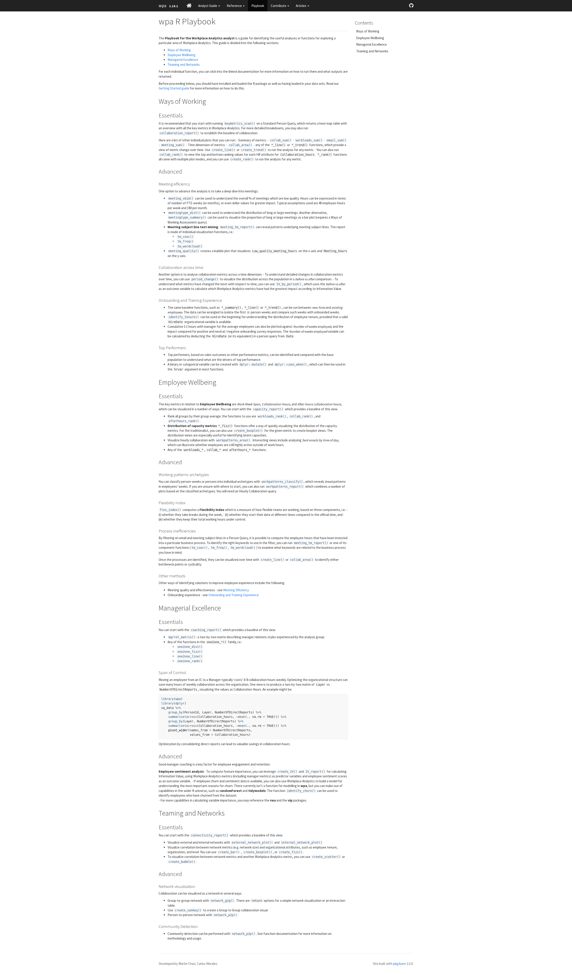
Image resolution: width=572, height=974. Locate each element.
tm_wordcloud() (189, 246)
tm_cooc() (185, 236)
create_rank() (242, 159)
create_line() (223, 150)
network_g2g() (222, 900)
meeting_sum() (173, 145)
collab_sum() (280, 140)
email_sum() (336, 140)
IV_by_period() (288, 284)
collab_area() (240, 145)
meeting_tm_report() (237, 227)
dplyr (179, 703)
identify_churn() (301, 791)
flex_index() (170, 510)
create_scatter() (326, 857)
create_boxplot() (248, 430)
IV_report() (315, 771)
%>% (178, 708)
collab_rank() (171, 154)
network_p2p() (225, 915)
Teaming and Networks (184, 64)
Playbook (257, 6)
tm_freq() (185, 241)
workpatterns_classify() (282, 481)
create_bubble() (181, 861)
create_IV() (287, 771)
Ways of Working (179, 50)
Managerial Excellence (183, 59)
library (167, 699)
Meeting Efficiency (236, 590)
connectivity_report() (209, 835)
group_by (175, 712)
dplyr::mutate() (253, 364)
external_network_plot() (252, 842)
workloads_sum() (309, 140)
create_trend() (253, 150)
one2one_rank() (189, 661)
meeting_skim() (180, 198)
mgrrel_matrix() (181, 637)
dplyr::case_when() (291, 364)
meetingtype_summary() (187, 217)
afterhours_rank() (183, 421)
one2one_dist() (189, 647)
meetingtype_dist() (184, 213)
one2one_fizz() (189, 651)
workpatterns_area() (233, 440)
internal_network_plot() (301, 842)
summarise (176, 717)
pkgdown (399, 963)
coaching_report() (206, 630)
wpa (162, 5)
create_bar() (229, 852)
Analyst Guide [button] (208, 6)
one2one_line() (189, 656)
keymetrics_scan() (240, 123)
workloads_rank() (272, 416)
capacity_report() (268, 409)
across (191, 717)
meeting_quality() (183, 251)
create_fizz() (290, 852)
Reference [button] (234, 6)
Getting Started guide (174, 88)
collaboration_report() (179, 133)
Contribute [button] (279, 6)
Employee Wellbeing (182, 55)
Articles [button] (301, 6)
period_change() (204, 279)
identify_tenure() (183, 317)
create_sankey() (188, 910)
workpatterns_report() (285, 486)
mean (241, 717)
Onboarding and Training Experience (233, 595)
